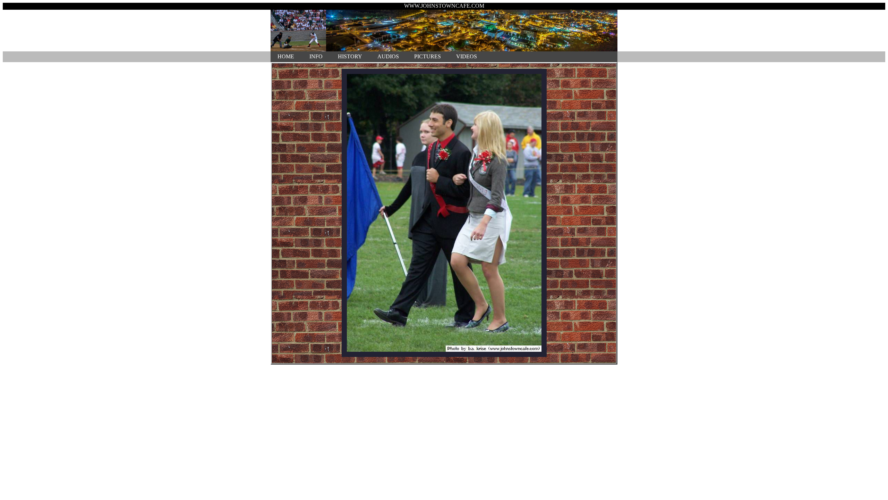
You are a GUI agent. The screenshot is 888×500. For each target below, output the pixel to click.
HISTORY (350, 56)
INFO (316, 56)
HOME (286, 56)
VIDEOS (466, 56)
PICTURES (427, 56)
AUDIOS (388, 56)
